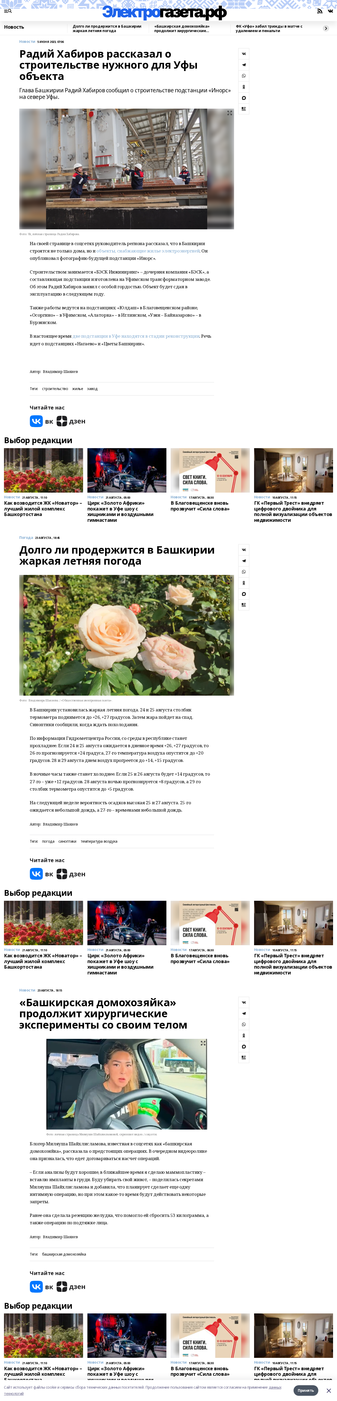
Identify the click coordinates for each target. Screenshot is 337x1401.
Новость (14, 27)
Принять (306, 1390)
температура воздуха (99, 841)
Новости (27, 41)
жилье (77, 389)
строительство (55, 389)
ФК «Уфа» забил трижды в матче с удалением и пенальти (269, 28)
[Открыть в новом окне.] (41, 421)
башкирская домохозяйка (64, 1254)
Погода (26, 537)
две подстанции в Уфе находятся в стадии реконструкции (135, 336)
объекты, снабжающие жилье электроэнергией (148, 251)
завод (92, 389)
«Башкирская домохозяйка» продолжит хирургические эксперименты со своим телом (184, 28)
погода (48, 841)
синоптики (67, 841)
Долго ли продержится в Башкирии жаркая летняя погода (107, 28)
